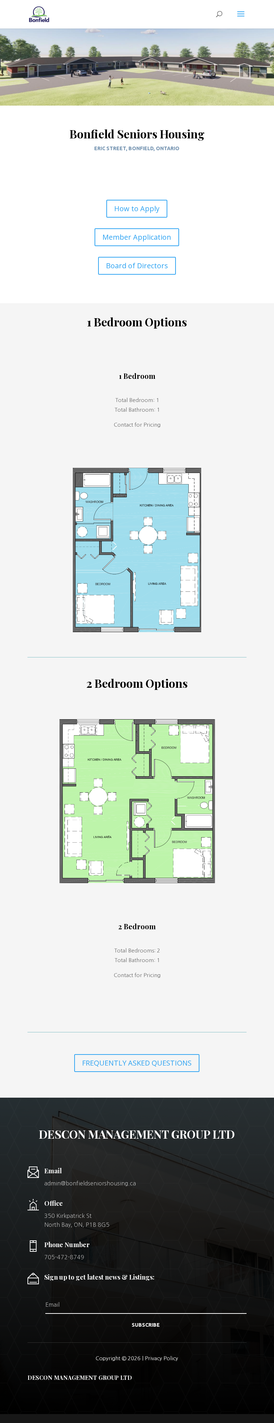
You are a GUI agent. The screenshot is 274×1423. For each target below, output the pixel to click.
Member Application (136, 237)
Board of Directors (137, 265)
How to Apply (136, 208)
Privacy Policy (161, 1358)
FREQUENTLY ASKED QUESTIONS (137, 1063)
